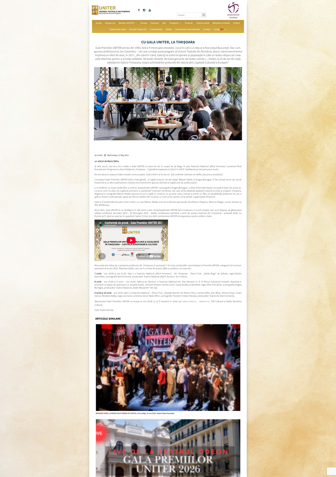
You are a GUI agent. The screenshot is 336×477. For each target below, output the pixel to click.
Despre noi (110, 23)
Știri (164, 23)
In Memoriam (156, 29)
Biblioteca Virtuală (221, 23)
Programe (174, 23)
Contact (207, 29)
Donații (143, 23)
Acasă (99, 23)
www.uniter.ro (189, 300)
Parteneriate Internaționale (187, 29)
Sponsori (155, 23)
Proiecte (189, 23)
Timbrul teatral (202, 23)
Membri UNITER (126, 23)
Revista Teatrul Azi (138, 29)
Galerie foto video (118, 29)
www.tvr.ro (204, 300)
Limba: (217, 29)
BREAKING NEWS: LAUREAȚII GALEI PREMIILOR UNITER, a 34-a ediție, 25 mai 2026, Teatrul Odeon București (135, 412)
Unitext (236, 23)
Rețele (169, 29)
